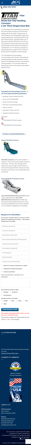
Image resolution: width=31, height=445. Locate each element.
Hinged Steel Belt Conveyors (10, 140)
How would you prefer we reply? (10, 289)
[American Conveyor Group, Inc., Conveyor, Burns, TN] (15, 341)
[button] (2, 3)
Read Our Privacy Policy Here (9, 353)
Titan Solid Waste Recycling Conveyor (12, 178)
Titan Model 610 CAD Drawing (12, 125)
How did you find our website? (9, 298)
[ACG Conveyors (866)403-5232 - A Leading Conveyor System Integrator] (15, 3)
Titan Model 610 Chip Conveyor (13, 120)
